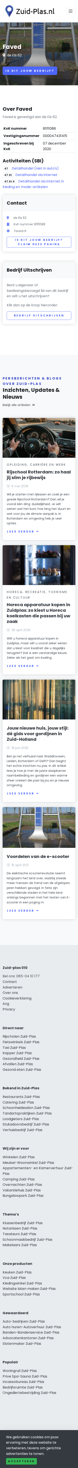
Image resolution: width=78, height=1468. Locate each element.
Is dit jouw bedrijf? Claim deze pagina (39, 242)
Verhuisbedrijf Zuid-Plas (22, 1129)
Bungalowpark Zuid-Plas (23, 1195)
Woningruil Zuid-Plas (20, 1370)
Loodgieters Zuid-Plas (21, 1118)
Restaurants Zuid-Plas (21, 1096)
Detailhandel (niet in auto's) (35, 168)
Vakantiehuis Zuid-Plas (22, 1190)
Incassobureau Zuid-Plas (23, 1381)
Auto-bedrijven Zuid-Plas (24, 1321)
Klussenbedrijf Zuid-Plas (23, 1222)
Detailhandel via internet (36, 174)
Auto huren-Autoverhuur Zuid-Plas (32, 1327)
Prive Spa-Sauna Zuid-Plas (25, 1376)
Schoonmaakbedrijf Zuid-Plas (27, 1239)
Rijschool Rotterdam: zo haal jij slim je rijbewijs (39, 475)
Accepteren (21, 1461)
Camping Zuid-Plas (19, 1179)
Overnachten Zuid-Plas (22, 1184)
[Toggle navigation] (70, 11)
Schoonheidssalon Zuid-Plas (26, 1107)
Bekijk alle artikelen (17, 405)
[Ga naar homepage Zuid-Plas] (29, 11)
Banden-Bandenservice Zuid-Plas (31, 1332)
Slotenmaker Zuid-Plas (22, 1343)
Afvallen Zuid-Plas (18, 1064)
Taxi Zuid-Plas (14, 1047)
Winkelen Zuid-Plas (19, 1157)
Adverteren (12, 987)
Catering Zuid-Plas (18, 1102)
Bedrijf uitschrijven (39, 315)
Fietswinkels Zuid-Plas (21, 1042)
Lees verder (20, 531)
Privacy (9, 1009)
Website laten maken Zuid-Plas (29, 1288)
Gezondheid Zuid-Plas (21, 1058)
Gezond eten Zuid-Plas (22, 1069)
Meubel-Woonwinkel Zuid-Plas (28, 1162)
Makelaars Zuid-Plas (20, 1244)
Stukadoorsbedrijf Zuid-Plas (26, 1124)
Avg (6, 1003)
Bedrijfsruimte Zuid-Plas (23, 1387)
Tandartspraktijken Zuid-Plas (27, 1113)
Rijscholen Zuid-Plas (19, 1036)
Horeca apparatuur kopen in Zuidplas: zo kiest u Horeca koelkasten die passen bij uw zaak (38, 613)
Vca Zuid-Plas (14, 1277)
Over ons (10, 992)
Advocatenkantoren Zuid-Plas (28, 1338)
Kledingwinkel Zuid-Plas (22, 1283)
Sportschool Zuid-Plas (21, 1294)
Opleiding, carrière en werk (36, 464)
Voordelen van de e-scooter (38, 856)
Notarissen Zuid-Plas (20, 1228)
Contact (10, 981)
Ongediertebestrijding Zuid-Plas (29, 1392)
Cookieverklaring (17, 998)
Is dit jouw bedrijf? (29, 71)
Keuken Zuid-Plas (17, 1272)
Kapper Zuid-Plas (17, 1053)
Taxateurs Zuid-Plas (19, 1233)
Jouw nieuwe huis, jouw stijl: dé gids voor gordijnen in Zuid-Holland (37, 733)
